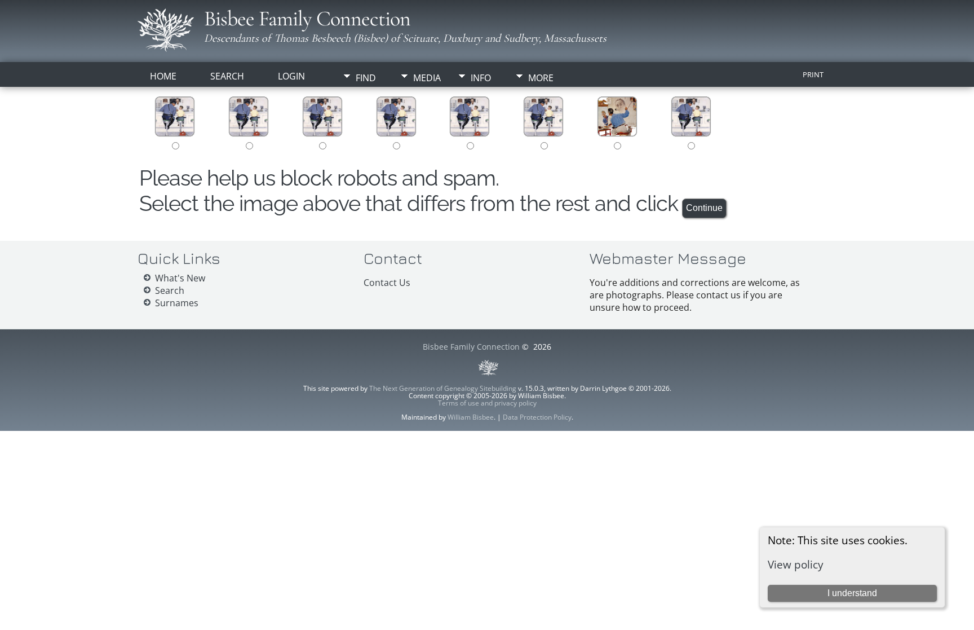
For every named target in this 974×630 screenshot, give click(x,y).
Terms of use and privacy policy (487, 403)
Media (427, 78)
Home (163, 76)
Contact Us (387, 282)
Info (481, 78)
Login (291, 76)
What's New (180, 278)
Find (366, 78)
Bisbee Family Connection (307, 19)
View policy (796, 564)
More (541, 78)
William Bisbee (471, 417)
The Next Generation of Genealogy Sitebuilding (442, 388)
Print (813, 74)
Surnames (176, 303)
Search (227, 76)
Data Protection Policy (537, 417)
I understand (852, 593)
